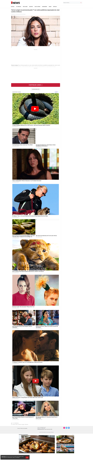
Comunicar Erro (35, 89)
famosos (26, 424)
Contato (18, 428)
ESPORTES (31, 6)
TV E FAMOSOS (18, 6)
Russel (24, 14)
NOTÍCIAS (12, 6)
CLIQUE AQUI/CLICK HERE (48, 429)
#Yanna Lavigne (21, 424)
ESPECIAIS (55, 6)
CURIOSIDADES (44, 6)
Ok (27, 457)
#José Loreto (15, 424)
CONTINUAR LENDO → (35, 85)
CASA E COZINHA (37, 6)
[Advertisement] (35, 57)
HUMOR (50, 6)
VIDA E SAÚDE (25, 6)
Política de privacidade (23, 428)
